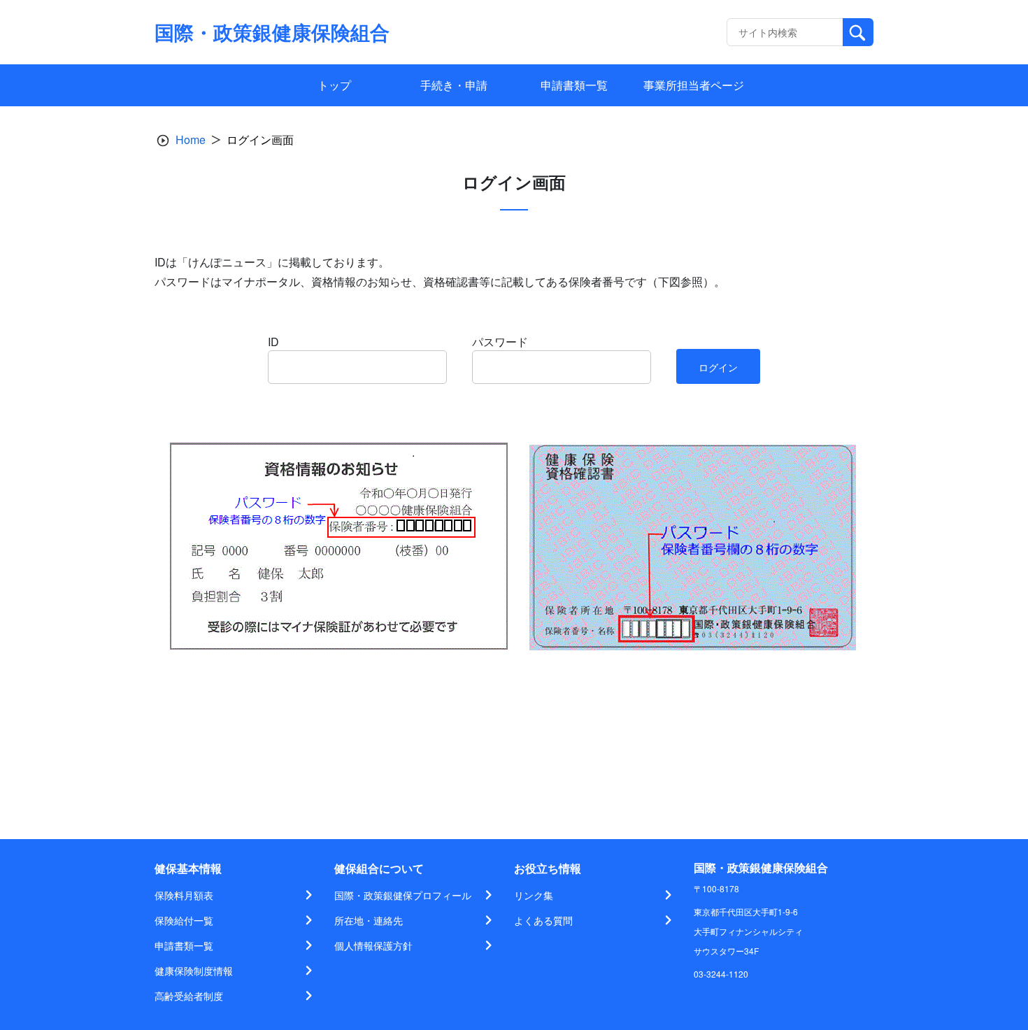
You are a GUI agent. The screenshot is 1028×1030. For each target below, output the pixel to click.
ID (273, 342)
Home (191, 139)
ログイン (718, 367)
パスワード (500, 342)
